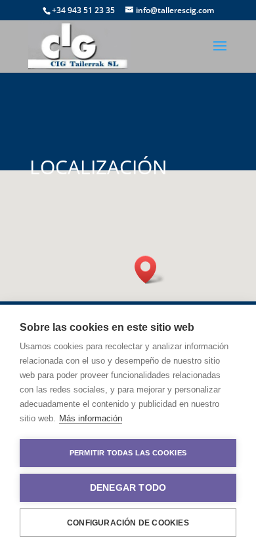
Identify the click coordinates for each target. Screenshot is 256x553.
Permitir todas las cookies (128, 453)
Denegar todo (128, 488)
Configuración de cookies (128, 522)
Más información (90, 418)
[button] (149, 269)
